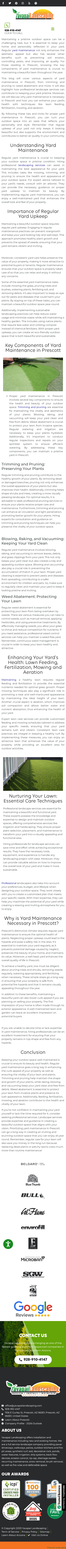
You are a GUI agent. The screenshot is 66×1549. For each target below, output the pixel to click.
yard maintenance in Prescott (41, 396)
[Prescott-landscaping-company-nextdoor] (35, 3)
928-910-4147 (13, 30)
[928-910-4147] (7, 25)
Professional (9, 883)
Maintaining (9, 679)
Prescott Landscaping (56, 1547)
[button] (58, 29)
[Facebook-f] (3, 3)
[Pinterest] (16, 3)
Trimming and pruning (32, 407)
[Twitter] (9, 3)
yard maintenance (23, 50)
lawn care (17, 719)
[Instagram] (22, 3)
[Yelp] (29, 3)
